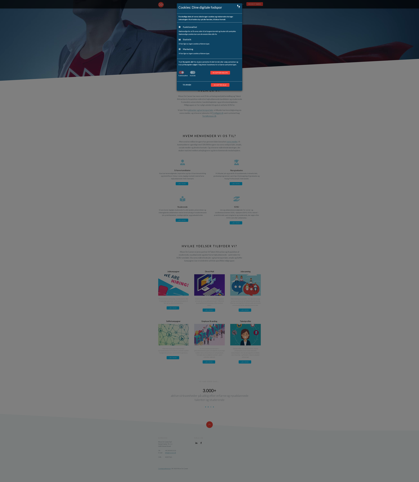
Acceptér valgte (220, 73)
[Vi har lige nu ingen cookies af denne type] (192, 72)
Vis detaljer (187, 84)
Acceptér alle (220, 85)
